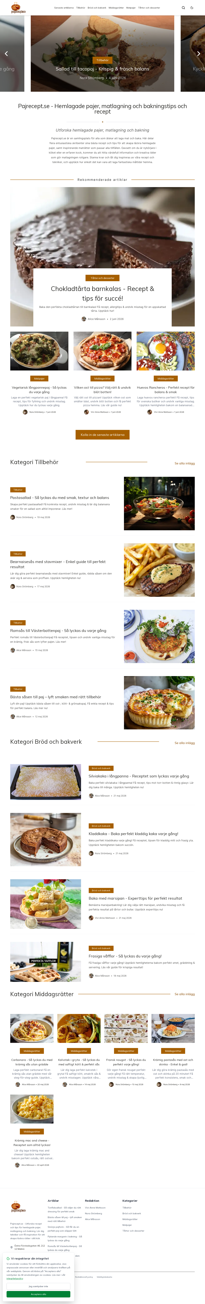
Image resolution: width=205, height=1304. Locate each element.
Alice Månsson (92, 1219)
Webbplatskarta (104, 1277)
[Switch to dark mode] (192, 8)
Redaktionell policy (84, 1277)
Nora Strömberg (93, 1213)
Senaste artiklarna (64, 7)
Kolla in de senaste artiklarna (102, 435)
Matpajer (131, 7)
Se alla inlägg (185, 463)
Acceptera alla (38, 1294)
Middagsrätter (116, 7)
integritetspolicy (15, 1278)
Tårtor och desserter (149, 7)
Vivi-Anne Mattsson (95, 1207)
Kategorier (130, 1201)
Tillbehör (80, 7)
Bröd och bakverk (97, 7)
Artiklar (53, 1201)
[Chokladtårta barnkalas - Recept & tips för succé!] (102, 256)
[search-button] (183, 7)
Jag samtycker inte (38, 1286)
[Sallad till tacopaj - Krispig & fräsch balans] (102, 53)
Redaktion (92, 1201)
